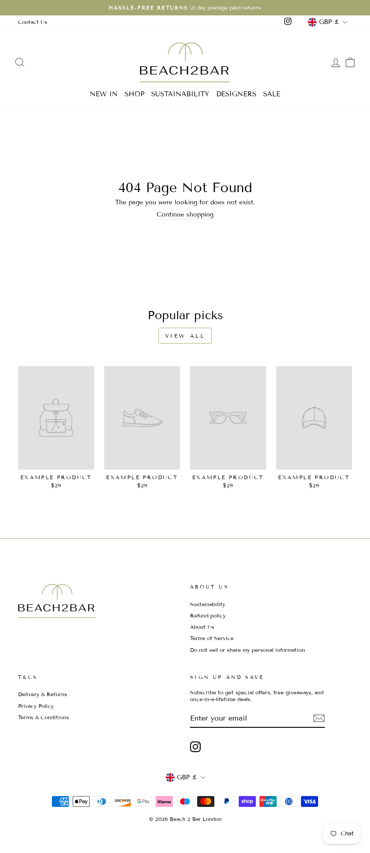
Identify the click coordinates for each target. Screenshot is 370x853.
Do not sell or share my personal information (247, 649)
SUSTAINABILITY (180, 94)
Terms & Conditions (43, 717)
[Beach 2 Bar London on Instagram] (195, 746)
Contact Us (32, 22)
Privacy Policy (36, 705)
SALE (271, 94)
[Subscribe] (319, 718)
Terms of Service (212, 638)
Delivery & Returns (42, 694)
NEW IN (104, 94)
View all (185, 335)
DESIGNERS (236, 94)
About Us (202, 626)
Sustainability (207, 604)
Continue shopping (185, 214)
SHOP (134, 94)
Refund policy (208, 615)
